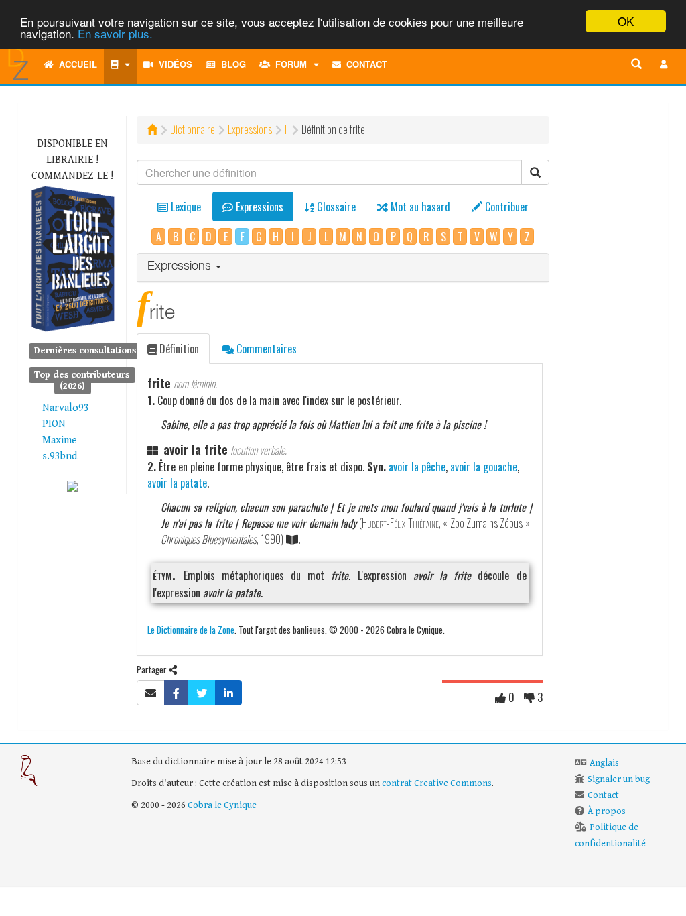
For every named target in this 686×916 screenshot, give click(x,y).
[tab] (342, 268)
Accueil (75, 64)
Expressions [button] (180, 267)
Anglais (604, 763)
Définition (178, 349)
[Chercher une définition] (636, 64)
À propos (607, 811)
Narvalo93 (65, 408)
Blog (231, 64)
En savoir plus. (115, 33)
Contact (364, 64)
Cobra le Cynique (222, 805)
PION (54, 424)
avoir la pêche (417, 467)
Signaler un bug (619, 779)
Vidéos (172, 64)
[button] (664, 64)
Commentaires (265, 349)
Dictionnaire (192, 129)
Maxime (59, 440)
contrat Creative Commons (437, 783)
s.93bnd (59, 456)
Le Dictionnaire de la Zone (190, 629)
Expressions (250, 129)
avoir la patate (177, 483)
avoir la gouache (483, 467)
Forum (288, 64)
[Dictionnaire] (120, 64)
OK (626, 21)
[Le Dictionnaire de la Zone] (72, 485)
